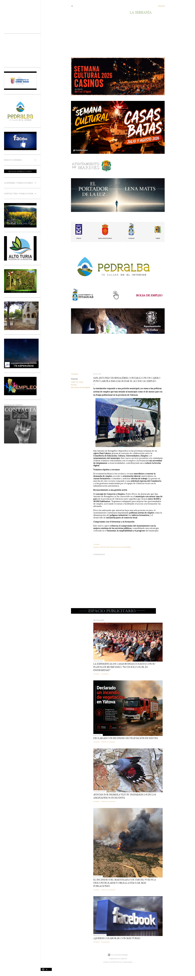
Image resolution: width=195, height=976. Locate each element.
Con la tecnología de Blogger (119, 955)
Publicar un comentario (108, 742)
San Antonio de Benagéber (80, 387)
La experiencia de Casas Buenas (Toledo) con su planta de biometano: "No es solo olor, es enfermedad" (124, 667)
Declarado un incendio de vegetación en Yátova (125, 738)
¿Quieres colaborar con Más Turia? (116, 938)
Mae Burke (124, 958)
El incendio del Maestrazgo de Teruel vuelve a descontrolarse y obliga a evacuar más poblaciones (124, 883)
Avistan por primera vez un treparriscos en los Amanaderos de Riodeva (124, 796)
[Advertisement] (115, 36)
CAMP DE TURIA (77, 382)
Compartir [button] (74, 374)
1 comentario (105, 674)
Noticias (74, 385)
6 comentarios (105, 942)
